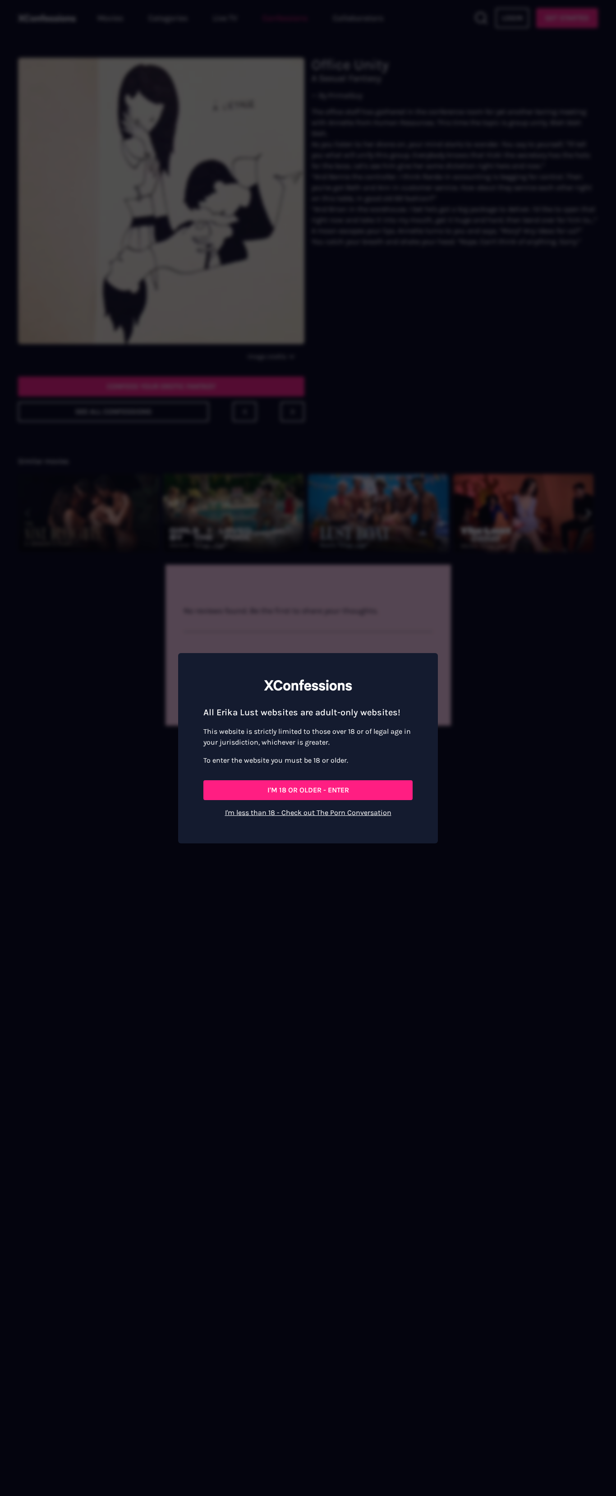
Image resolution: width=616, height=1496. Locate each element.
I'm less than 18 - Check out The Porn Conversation (308, 812)
